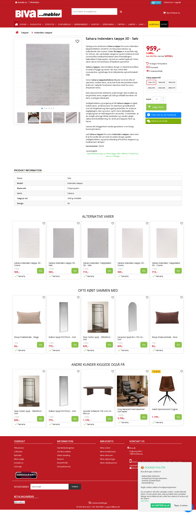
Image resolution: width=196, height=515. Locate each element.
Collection (18, 451)
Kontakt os (22, 2)
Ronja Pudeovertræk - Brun (164, 337)
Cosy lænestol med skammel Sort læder (131, 410)
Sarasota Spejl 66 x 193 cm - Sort (131, 338)
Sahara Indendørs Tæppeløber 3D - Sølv (97, 264)
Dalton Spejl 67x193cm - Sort (62, 337)
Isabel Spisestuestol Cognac (165, 409)
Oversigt (17, 466)
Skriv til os (136, 468)
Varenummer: (92, 146)
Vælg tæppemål (153, 77)
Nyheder (18, 455)
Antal (148, 99)
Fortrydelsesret (63, 466)
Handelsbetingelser (65, 448)
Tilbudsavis (19, 448)
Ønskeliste (34, 2)
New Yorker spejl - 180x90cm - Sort (97, 338)
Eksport (60, 459)
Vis (40, 270)
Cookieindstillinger (99, 503)
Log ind (178, 2)
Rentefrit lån (62, 462)
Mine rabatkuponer (108, 462)
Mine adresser (106, 455)
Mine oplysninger (107, 459)
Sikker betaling (63, 455)
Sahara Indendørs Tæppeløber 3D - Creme (166, 264)
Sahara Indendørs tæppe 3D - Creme (28, 264)
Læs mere (145, 501)
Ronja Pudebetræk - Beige (26, 337)
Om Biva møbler (64, 451)
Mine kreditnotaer (108, 451)
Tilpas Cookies (181, 505)
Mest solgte (19, 459)
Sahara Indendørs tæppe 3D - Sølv (62, 264)
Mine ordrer (105, 448)
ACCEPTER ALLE (161, 505)
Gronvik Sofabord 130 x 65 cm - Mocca (97, 412)
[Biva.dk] (40, 13)
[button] (42, 108)
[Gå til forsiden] (17, 32)
